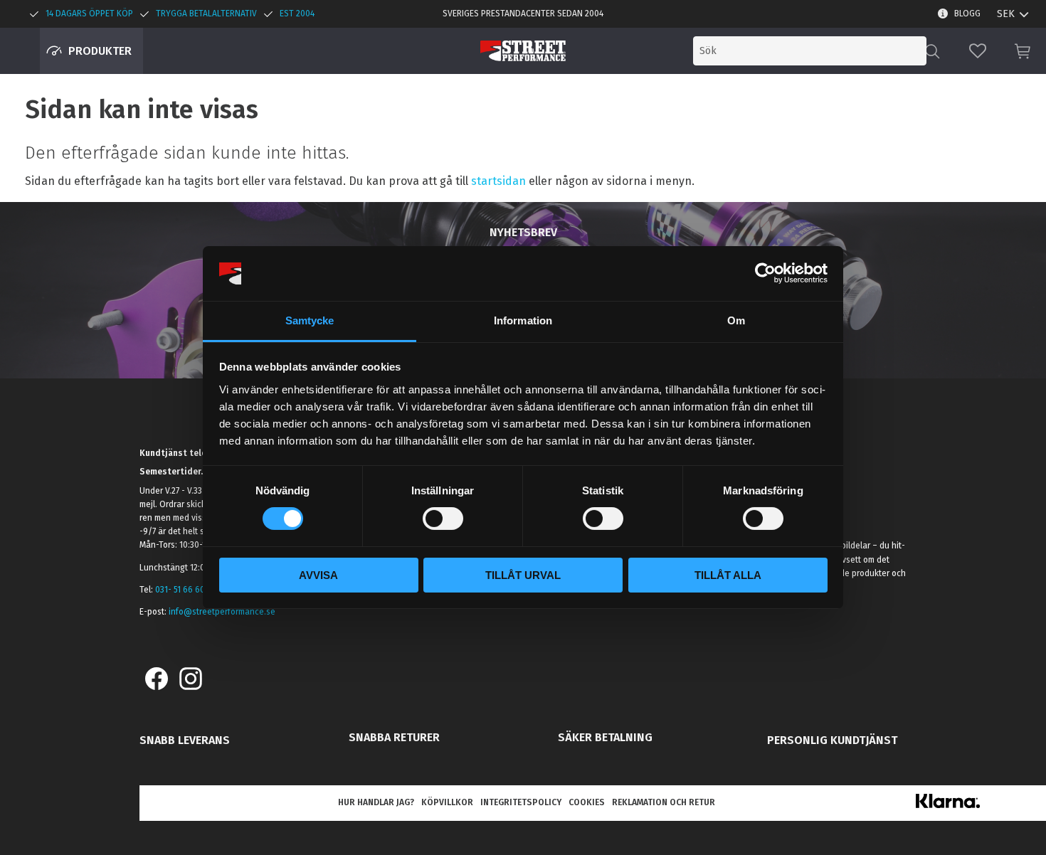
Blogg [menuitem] (967, 13)
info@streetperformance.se (222, 612)
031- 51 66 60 (180, 590)
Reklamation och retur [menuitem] (663, 802)
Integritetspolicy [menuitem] (520, 802)
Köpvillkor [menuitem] (447, 802)
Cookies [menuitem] (587, 802)
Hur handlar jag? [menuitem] (376, 802)
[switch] (443, 518)
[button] (977, 51)
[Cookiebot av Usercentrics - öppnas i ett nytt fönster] (765, 273)
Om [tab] (736, 320)
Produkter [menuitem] (100, 51)
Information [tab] (523, 320)
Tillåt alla (727, 575)
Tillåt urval (523, 575)
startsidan (498, 181)
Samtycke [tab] (309, 320)
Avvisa (318, 575)
